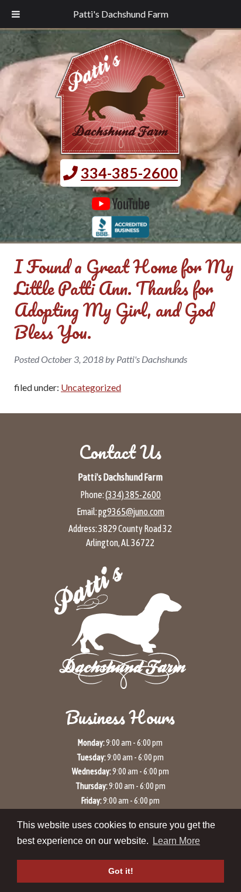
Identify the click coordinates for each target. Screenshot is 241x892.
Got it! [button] (120, 871)
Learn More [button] (176, 841)
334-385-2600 (129, 172)
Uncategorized (91, 387)
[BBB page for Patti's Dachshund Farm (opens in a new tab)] (121, 232)
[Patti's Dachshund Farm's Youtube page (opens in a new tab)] (121, 204)
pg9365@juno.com (131, 511)
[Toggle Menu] (16, 14)
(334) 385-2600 (133, 494)
